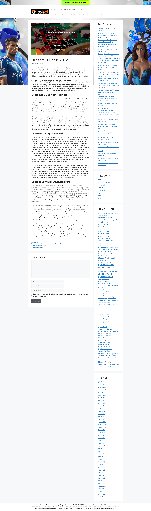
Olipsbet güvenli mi (114, 294)
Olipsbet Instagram (102, 298)
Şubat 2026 (101, 395)
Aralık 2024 (101, 411)
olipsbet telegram (103, 331)
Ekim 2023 (101, 448)
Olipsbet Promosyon (104, 323)
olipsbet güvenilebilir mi (39, 243)
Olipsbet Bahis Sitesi (106, 241)
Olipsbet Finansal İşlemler (111, 269)
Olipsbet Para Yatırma (105, 317)
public (99, 196)
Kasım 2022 (101, 478)
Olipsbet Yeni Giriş (104, 351)
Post (99, 193)
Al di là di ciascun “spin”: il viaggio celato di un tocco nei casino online (108, 92)
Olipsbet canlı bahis (105, 252)
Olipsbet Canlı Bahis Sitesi (103, 255)
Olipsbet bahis (103, 236)
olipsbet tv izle (102, 338)
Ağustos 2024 (102, 422)
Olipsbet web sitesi (104, 342)
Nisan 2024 (101, 432)
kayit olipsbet (103, 229)
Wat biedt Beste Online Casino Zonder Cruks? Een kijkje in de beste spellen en (107, 35)
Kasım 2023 (101, 446)
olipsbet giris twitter (113, 271)
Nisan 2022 (101, 497)
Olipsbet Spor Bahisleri (105, 329)
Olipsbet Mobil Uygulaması (111, 306)
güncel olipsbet (103, 226)
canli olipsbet (103, 215)
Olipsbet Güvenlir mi (104, 296)
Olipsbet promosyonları (113, 325)
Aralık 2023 (101, 443)
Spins (99, 198)
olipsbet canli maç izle (103, 249)
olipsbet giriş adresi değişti (103, 279)
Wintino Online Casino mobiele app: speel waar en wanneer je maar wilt (107, 67)
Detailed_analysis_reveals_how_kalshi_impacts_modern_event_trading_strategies (108, 85)
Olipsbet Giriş (103, 14)
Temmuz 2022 (102, 489)
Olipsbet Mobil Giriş (102, 306)
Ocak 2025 (101, 408)
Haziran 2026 (102, 390)
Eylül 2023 (101, 451)
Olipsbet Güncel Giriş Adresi (104, 291)
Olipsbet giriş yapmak (102, 285)
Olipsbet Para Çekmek (102, 321)
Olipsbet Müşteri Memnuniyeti (103, 310)
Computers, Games (104, 182)
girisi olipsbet (113, 220)
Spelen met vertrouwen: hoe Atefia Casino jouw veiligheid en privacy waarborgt (109, 133)
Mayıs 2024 (101, 430)
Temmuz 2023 (102, 456)
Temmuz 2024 (102, 424)
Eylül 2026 (101, 382)
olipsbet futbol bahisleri (102, 271)
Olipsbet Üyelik (110, 355)
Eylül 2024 (101, 419)
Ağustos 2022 (102, 486)
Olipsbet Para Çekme (104, 319)
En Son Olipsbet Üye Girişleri (40, 245)
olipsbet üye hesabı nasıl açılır (104, 359)
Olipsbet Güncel (112, 285)
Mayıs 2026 (101, 392)
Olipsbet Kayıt (63, 243)
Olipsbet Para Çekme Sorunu (113, 321)
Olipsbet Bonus (103, 247)
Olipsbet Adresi (103, 234)
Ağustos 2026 (102, 384)
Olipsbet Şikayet (104, 362)
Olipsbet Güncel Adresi (104, 290)
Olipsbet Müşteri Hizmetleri (103, 308)
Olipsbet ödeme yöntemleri (113, 357)
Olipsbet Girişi (103, 281)
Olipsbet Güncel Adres (104, 288)
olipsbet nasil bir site (114, 310)
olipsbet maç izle (104, 302)
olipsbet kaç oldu (104, 300)
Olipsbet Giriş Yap (104, 283)
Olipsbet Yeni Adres (105, 347)
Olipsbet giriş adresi (105, 277)
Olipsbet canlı (114, 249)
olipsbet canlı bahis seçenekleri (105, 253)
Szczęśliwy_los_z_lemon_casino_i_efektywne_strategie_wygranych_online (108, 126)
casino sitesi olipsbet (105, 218)
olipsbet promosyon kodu (103, 325)
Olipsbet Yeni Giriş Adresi (103, 353)
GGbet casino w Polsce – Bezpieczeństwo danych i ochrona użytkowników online (73, 14)
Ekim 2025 (101, 398)
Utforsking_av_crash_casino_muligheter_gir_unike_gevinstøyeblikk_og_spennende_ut (108, 74)
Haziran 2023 (102, 459)
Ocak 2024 (101, 440)
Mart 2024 (101, 435)
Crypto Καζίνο (102, 185)
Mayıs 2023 (101, 462)
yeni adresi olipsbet (114, 364)
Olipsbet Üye (101, 355)
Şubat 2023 (101, 470)
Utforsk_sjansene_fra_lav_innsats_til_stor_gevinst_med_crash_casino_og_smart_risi (109, 60)
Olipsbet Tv (114, 331)
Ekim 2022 (101, 481)
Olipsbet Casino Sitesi (106, 265)
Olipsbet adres (103, 231)
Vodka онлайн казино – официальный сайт (70, 9)
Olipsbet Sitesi (102, 327)
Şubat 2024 (101, 438)
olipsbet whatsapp (103, 344)
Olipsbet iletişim (114, 296)
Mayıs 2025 (101, 403)
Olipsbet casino (103, 260)
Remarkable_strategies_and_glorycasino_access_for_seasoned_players (109, 115)
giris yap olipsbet (103, 224)
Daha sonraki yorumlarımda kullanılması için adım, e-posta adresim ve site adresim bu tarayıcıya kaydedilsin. (60, 295)
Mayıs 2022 (101, 494)
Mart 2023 (101, 467)
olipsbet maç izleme (105, 305)
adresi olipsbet (101, 213)
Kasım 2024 (101, 414)
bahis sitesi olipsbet (112, 213)
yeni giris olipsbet (104, 367)
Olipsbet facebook (110, 267)
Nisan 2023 (101, 464)
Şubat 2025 (101, 406)
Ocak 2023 (101, 472)
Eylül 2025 (101, 400)
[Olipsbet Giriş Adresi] (40, 11)
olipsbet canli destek (114, 247)
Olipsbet (53, 9)
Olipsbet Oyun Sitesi (110, 312)
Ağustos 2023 (102, 454)
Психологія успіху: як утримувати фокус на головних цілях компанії (108, 149)
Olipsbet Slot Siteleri (38, 247)
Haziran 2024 (102, 427)
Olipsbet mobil (116, 304)
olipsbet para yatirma (103, 315)
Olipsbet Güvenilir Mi (104, 294)
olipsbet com (102, 267)
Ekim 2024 (101, 416)
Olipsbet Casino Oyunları (105, 262)
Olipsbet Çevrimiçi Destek (114, 353)
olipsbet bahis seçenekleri (104, 238)
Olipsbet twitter (104, 340)
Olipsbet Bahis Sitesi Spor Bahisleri (105, 243)
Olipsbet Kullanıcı (114, 300)
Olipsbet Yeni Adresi (105, 349)
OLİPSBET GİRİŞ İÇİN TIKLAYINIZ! (76, 2)
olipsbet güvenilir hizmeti (52, 243)
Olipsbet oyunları (102, 312)
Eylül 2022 (101, 483)
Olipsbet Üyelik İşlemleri (102, 357)
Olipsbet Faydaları (101, 269)
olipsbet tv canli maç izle (105, 335)
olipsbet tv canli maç (104, 333)
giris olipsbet (103, 222)
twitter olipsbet (103, 364)
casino (100, 179)
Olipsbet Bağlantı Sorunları (103, 245)
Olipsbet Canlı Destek (106, 258)
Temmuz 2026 (102, 387)
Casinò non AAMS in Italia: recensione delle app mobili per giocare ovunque (107, 99)
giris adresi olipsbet (103, 220)
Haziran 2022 (102, 491)
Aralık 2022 (101, 475)
